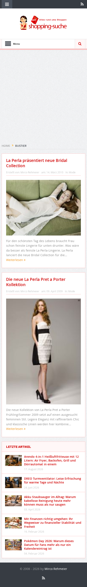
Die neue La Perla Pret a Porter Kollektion (35, 282)
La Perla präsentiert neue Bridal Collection (36, 163)
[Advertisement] (43, 98)
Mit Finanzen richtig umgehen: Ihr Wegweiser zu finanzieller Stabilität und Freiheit (52, 522)
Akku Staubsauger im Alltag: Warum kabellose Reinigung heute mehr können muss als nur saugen (50, 500)
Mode (72, 172)
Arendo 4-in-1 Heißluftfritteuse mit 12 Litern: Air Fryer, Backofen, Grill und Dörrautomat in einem (51, 460)
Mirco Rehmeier (29, 172)
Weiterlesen (15, 260)
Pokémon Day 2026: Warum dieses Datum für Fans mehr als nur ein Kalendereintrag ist (49, 545)
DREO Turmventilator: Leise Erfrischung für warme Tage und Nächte (52, 480)
